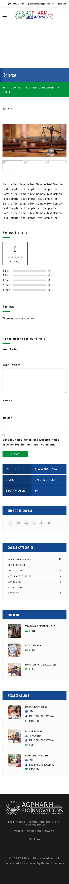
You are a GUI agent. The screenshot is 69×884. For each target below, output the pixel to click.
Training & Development (40, 626)
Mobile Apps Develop (19, 576)
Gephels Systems (52, 863)
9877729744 (49, 830)
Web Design (14, 593)
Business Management (41, 87)
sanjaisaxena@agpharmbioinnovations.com (39, 821)
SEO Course (14, 582)
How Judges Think (36, 707)
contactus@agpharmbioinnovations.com (47, 3)
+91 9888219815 (33, 830)
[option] (34, 140)
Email (7, 417)
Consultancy (33, 645)
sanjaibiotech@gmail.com (34, 824)
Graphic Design (16, 565)
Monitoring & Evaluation (40, 664)
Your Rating (11, 349)
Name (8, 400)
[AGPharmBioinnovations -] (34, 15)
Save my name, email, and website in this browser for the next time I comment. (31, 442)
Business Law (33, 731)
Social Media (15, 588)
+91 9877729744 (16, 3)
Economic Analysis (36, 755)
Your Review (11, 365)
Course (15, 87)
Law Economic (16, 571)
